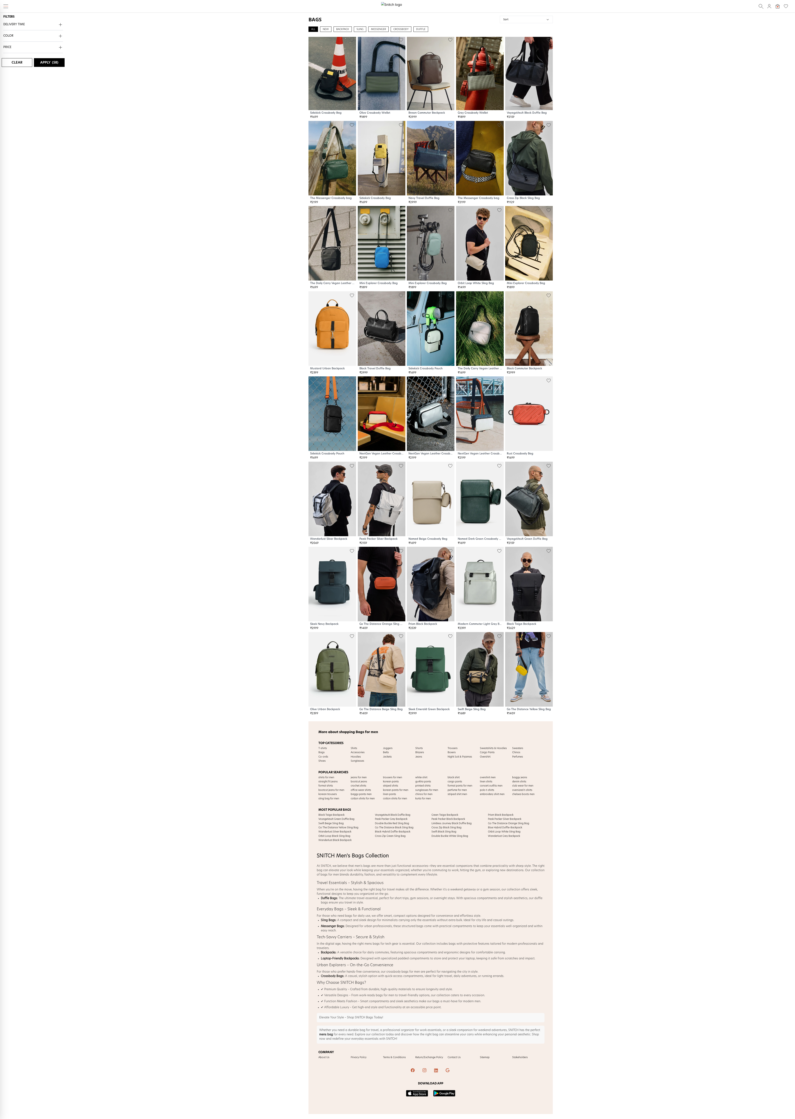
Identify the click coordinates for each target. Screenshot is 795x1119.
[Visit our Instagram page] (425, 1071)
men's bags (362, 866)
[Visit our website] (448, 1071)
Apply (49, 62)
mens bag (326, 1034)
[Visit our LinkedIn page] (436, 1071)
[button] (33, 24)
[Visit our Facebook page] (413, 1071)
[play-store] (444, 1093)
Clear (17, 62)
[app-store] (417, 1093)
